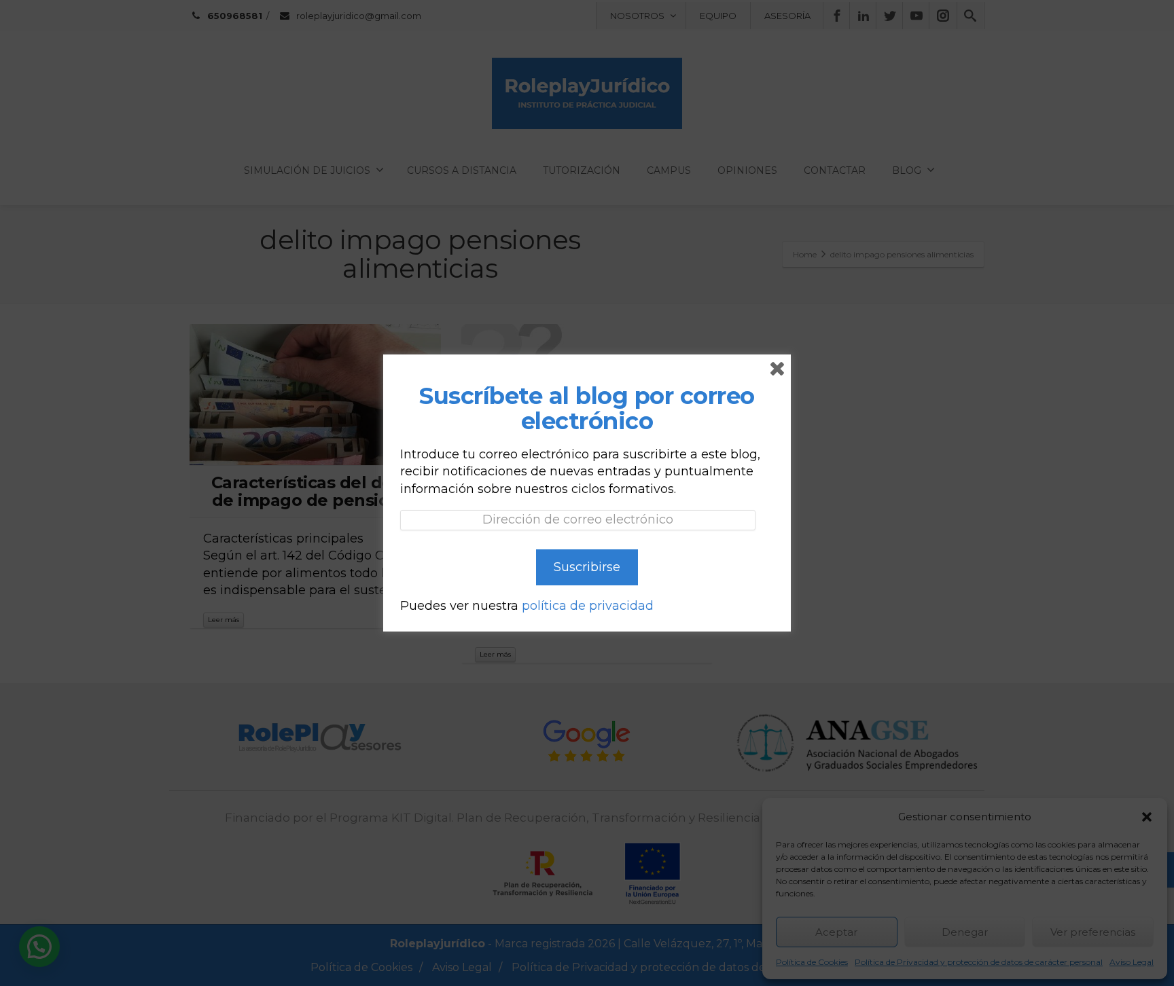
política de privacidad (588, 605)
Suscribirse (587, 567)
